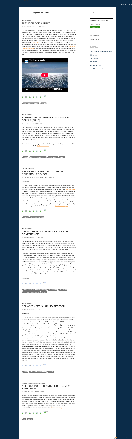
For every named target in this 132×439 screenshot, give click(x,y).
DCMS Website (94, 62)
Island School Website (96, 69)
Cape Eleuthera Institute (38, 157)
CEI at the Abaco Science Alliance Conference (45, 232)
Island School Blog (95, 65)
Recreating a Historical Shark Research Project (43, 172)
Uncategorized (40, 383)
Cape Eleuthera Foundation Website (101, 51)
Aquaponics (63, 289)
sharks (43, 103)
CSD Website (94, 58)
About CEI (124, 4)
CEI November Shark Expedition (43, 306)
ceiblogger (41, 26)
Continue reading (43, 146)
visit (48, 42)
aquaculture (53, 289)
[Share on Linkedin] (41, 97)
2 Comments (50, 177)
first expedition (70, 189)
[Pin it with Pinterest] (37, 97)
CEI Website (94, 55)
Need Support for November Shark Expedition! (46, 387)
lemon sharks (53, 157)
